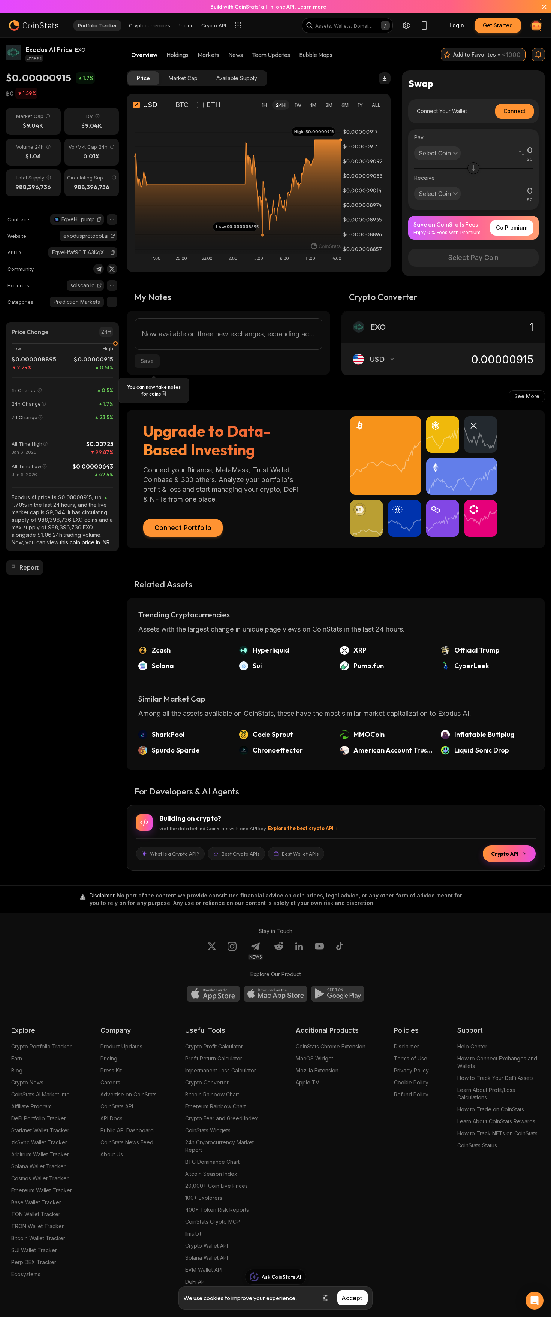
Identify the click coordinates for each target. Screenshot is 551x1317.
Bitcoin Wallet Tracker (38, 1238)
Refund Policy (411, 1094)
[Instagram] (232, 951)
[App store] (213, 994)
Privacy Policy (411, 1070)
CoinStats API (116, 1106)
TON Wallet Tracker (35, 1214)
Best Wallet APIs (300, 854)
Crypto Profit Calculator (214, 1046)
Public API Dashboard (127, 1130)
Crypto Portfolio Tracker (41, 1046)
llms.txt (193, 1233)
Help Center (472, 1046)
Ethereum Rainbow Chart (215, 1106)
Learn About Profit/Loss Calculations (486, 1093)
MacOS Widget (314, 1058)
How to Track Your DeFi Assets (495, 1078)
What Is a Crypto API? (174, 854)
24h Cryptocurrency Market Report (219, 1146)
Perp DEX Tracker (33, 1262)
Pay (419, 137)
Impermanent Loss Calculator (220, 1070)
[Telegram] (98, 269)
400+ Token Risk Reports (217, 1210)
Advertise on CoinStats (128, 1094)
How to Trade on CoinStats (490, 1109)
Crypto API (504, 853)
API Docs (111, 1118)
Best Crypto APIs (240, 854)
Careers (110, 1082)
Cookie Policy (411, 1082)
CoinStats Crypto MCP (212, 1221)
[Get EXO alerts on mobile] (538, 54)
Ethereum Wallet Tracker (41, 1190)
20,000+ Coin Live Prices (216, 1186)
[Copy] (99, 219)
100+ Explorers (203, 1198)
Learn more (311, 6)
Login (456, 25)
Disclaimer (406, 1046)
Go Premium (511, 227)
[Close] (539, 7)
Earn (16, 1058)
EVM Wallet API (203, 1269)
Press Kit (111, 1070)
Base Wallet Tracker (36, 1202)
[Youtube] (319, 951)
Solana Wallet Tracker (38, 1166)
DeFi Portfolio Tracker (38, 1118)
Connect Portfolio (182, 528)
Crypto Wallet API (206, 1245)
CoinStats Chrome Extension (330, 1046)
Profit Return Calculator (213, 1058)
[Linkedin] (299, 951)
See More (526, 396)
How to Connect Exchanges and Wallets (497, 1062)
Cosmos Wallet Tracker (40, 1178)
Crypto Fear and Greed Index (221, 1118)
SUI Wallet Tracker (34, 1250)
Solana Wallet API (206, 1257)
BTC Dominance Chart (212, 1162)
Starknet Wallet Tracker (40, 1130)
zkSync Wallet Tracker (39, 1142)
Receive (424, 178)
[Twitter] (112, 269)
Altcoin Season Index (211, 1174)
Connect (514, 111)
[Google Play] (337, 994)
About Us (111, 1154)
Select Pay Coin (473, 257)
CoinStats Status (477, 1145)
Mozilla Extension (317, 1070)
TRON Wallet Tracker (37, 1226)
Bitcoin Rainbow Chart (212, 1094)
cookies (213, 1298)
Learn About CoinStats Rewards (496, 1121)
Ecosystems (25, 1274)
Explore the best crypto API (301, 828)
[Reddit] (278, 951)
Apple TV (307, 1082)
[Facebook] (339, 951)
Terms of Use (410, 1058)
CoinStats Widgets (208, 1130)
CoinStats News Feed (126, 1142)
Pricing (108, 1058)
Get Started (498, 25)
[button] (99, 219)
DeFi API (195, 1281)
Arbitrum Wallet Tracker (40, 1154)
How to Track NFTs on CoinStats (497, 1133)
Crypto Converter (207, 1082)
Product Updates (121, 1046)
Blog (16, 1070)
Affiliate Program (31, 1106)
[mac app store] (275, 994)
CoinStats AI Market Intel (41, 1094)
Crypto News (27, 1082)
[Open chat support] (535, 1301)
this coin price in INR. (85, 542)
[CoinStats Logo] (33, 25)
